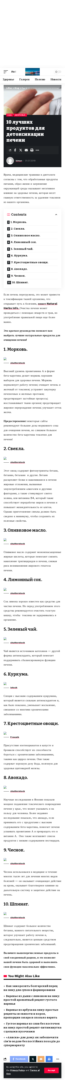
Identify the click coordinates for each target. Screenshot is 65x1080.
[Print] (31, 150)
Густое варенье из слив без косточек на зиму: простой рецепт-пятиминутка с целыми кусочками (32, 1027)
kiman (19, 160)
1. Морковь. (18, 222)
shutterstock (17, 363)
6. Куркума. (19, 255)
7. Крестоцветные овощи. (29, 262)
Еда (10, 115)
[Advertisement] (32, 34)
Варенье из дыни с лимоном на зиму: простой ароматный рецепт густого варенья (32, 1000)
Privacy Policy (17, 1070)
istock (13, 687)
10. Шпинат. (20, 282)
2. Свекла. (18, 228)
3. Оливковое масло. (25, 235)
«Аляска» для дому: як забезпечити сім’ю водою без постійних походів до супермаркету (32, 1041)
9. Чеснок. (18, 275)
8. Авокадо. (19, 269)
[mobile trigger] (7, 71)
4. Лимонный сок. (24, 242)
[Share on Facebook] (15, 150)
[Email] (26, 150)
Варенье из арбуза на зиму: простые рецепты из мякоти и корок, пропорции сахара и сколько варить (31, 1013)
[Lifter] (32, 72)
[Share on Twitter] (20, 150)
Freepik (14, 737)
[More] (37, 150)
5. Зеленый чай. (22, 249)
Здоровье (20, 115)
